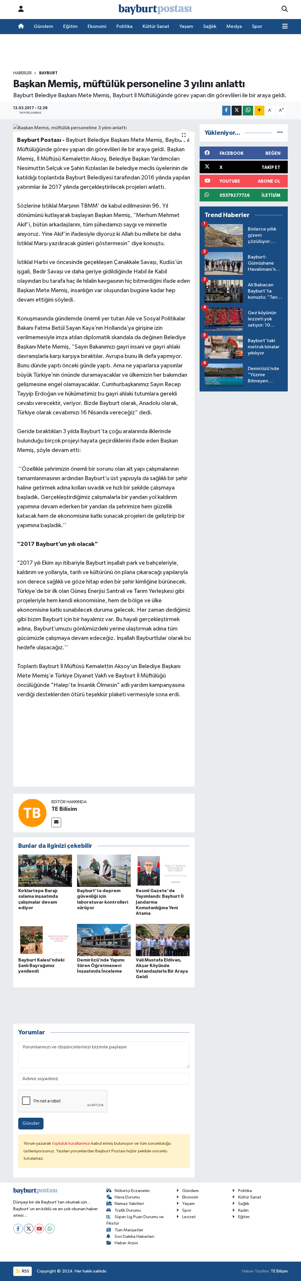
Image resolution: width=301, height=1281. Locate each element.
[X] (29, 1228)
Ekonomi (97, 26)
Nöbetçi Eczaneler (132, 1190)
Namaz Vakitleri (129, 1203)
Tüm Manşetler (129, 1230)
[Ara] (285, 9)
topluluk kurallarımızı (71, 1143)
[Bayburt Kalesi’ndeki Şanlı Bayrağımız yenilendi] (45, 939)
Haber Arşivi (126, 1243)
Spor (257, 26)
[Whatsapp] (50, 1228)
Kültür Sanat (156, 26)
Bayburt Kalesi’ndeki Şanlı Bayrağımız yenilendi (41, 966)
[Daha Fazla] (259, 110)
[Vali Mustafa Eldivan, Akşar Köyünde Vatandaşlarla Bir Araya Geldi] (163, 939)
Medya (234, 26)
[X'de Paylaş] (237, 110)
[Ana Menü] (285, 27)
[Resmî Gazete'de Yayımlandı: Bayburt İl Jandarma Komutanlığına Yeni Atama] (163, 870)
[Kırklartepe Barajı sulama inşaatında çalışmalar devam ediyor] (45, 870)
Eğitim (70, 26)
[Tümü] (280, 132)
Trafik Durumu (128, 1210)
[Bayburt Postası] (155, 9)
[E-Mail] (56, 822)
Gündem (43, 26)
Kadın (243, 1210)
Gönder (31, 1123)
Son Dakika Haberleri (134, 1236)
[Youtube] (39, 1228)
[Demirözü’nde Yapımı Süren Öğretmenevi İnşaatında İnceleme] (104, 939)
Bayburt (48, 73)
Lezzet (189, 1217)
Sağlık (209, 26)
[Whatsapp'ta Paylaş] (248, 110)
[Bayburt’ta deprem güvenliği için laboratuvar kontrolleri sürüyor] (104, 870)
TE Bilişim (279, 1271)
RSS (25, 1271)
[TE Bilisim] (32, 812)
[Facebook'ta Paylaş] (226, 110)
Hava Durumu (127, 1197)
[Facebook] (18, 1228)
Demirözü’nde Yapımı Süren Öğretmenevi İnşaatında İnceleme (100, 966)
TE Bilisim (64, 809)
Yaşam (186, 26)
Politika (124, 26)
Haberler (22, 73)
